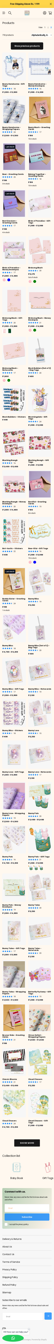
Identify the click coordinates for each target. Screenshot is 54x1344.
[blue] (35, 562)
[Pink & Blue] (30, 868)
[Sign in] (44, 13)
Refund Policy (9, 1284)
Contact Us (8, 1254)
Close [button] (51, 4)
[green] (35, 281)
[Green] (35, 330)
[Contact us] (13, 1338)
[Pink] (4, 280)
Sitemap (6, 1292)
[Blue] (9, 280)
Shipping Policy (10, 1277)
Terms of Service (11, 1262)
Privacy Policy (9, 1269)
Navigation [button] (3, 13)
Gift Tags (47, 1178)
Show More (27, 1143)
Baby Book (16, 1178)
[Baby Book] (16, 1167)
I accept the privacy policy (18, 1224)
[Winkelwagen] (50, 13)
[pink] (30, 281)
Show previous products (27, 46)
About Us (7, 1246)
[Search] (10, 13)
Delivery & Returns (11, 1239)
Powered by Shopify (39, 1340)
